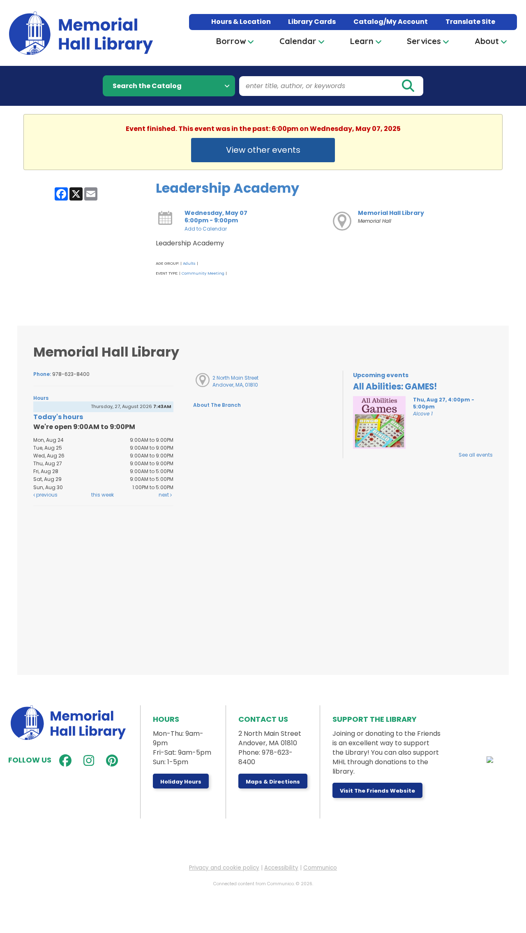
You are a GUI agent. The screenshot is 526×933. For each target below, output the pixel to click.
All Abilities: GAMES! (395, 386)
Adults (189, 263)
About (487, 41)
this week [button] (102, 494)
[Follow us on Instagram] (87, 760)
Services (424, 41)
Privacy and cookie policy (224, 868)
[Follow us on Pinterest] (110, 760)
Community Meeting (203, 273)
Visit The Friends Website (377, 791)
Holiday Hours (180, 782)
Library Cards (312, 21)
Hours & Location (241, 21)
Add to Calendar (206, 228)
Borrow (231, 41)
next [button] (164, 494)
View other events (263, 150)
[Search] (407, 86)
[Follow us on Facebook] (63, 760)
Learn (362, 41)
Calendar (297, 41)
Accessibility (281, 868)
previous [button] (46, 494)
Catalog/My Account (390, 21)
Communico (320, 868)
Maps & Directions (273, 782)
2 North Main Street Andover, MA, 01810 (235, 381)
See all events (476, 454)
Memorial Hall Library (391, 213)
